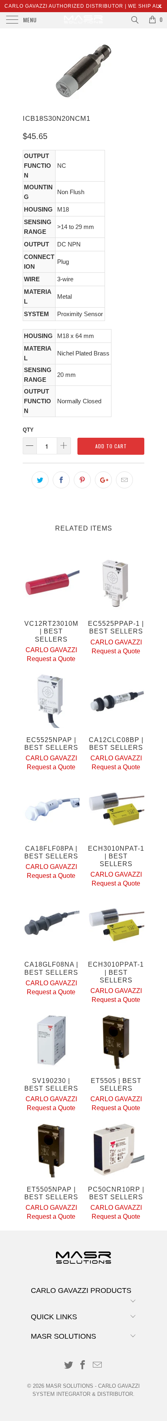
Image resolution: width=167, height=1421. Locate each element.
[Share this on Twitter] (40, 479)
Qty (28, 430)
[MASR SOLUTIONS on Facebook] (83, 1365)
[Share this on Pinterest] (82, 479)
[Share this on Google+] (103, 479)
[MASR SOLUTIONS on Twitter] (68, 1365)
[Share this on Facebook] (61, 479)
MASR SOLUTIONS (69, 1386)
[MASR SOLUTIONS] (83, 20)
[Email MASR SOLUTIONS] (98, 1365)
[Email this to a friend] (124, 479)
